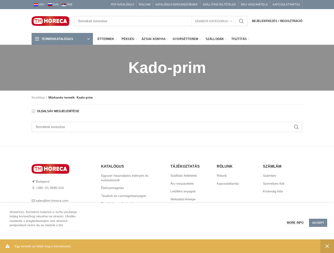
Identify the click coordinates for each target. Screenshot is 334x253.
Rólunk (222, 175)
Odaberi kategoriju (211, 21)
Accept (318, 222)
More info (295, 222)
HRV (41, 4)
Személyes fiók (273, 183)
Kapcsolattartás (228, 183)
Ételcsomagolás (112, 188)
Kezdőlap (38, 97)
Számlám (269, 175)
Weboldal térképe (183, 199)
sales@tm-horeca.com (52, 200)
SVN (55, 4)
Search (241, 21)
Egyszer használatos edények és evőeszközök (124, 178)
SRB (69, 4)
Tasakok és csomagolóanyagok (123, 196)
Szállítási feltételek (183, 175)
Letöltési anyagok (183, 191)
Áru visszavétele (182, 183)
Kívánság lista (273, 191)
